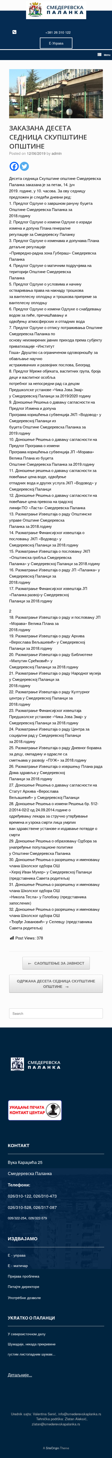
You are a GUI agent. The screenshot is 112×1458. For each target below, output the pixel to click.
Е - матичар (18, 1265)
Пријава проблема (23, 1276)
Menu (107, 55)
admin (57, 153)
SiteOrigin (52, 1448)
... (30, 1375)
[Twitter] (24, 166)
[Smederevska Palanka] (56, 10)
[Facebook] (14, 166)
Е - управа (17, 1255)
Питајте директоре (23, 1286)
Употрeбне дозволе (24, 1297)
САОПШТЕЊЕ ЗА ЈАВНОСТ (56, 963)
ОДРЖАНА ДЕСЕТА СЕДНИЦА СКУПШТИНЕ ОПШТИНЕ (56, 983)
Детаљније (18, 1375)
